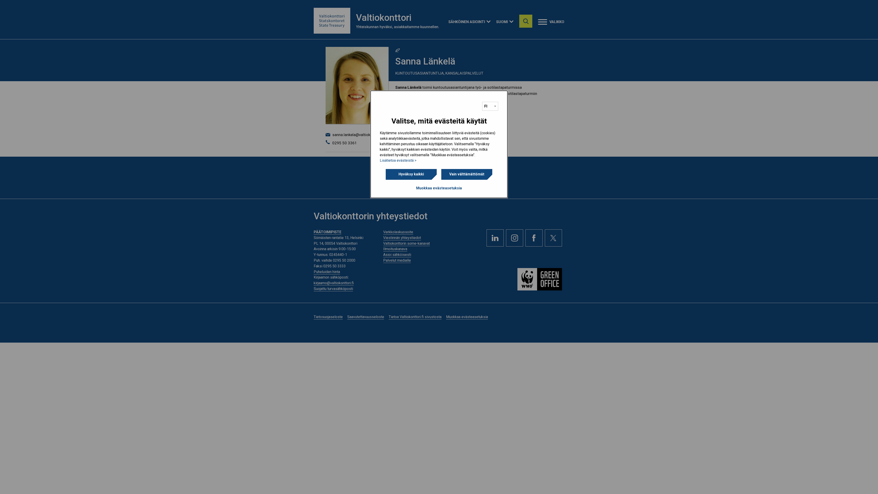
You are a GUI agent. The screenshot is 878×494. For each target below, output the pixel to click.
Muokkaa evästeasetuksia (439, 188)
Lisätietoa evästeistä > (398, 160)
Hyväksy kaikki (411, 174)
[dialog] (439, 144)
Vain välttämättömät (466, 174)
